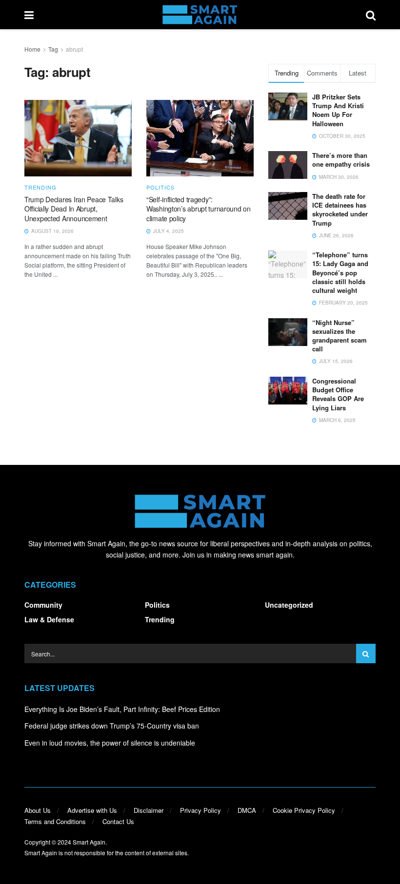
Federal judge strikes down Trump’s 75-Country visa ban (111, 725)
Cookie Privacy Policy (304, 810)
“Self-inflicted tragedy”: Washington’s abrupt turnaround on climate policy (198, 208)
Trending (40, 187)
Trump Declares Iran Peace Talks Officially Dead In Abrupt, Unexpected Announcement (73, 208)
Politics (160, 187)
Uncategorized (289, 605)
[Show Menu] (29, 14)
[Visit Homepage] (199, 14)
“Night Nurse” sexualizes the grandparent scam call (339, 336)
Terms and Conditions (55, 821)
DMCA (247, 810)
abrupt (74, 49)
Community (43, 605)
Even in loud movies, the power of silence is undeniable (109, 743)
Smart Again (89, 842)
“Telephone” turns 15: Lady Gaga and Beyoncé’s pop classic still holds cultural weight (340, 272)
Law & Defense (49, 619)
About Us (37, 810)
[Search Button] (371, 14)
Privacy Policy (200, 810)
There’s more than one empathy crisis (341, 160)
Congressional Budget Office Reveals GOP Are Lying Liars (338, 394)
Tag (53, 49)
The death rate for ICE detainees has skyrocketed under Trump (340, 210)
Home (32, 49)
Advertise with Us (92, 810)
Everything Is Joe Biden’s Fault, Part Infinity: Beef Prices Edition (122, 709)
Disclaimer (148, 810)
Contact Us (118, 821)
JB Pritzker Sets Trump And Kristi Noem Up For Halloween (338, 110)
